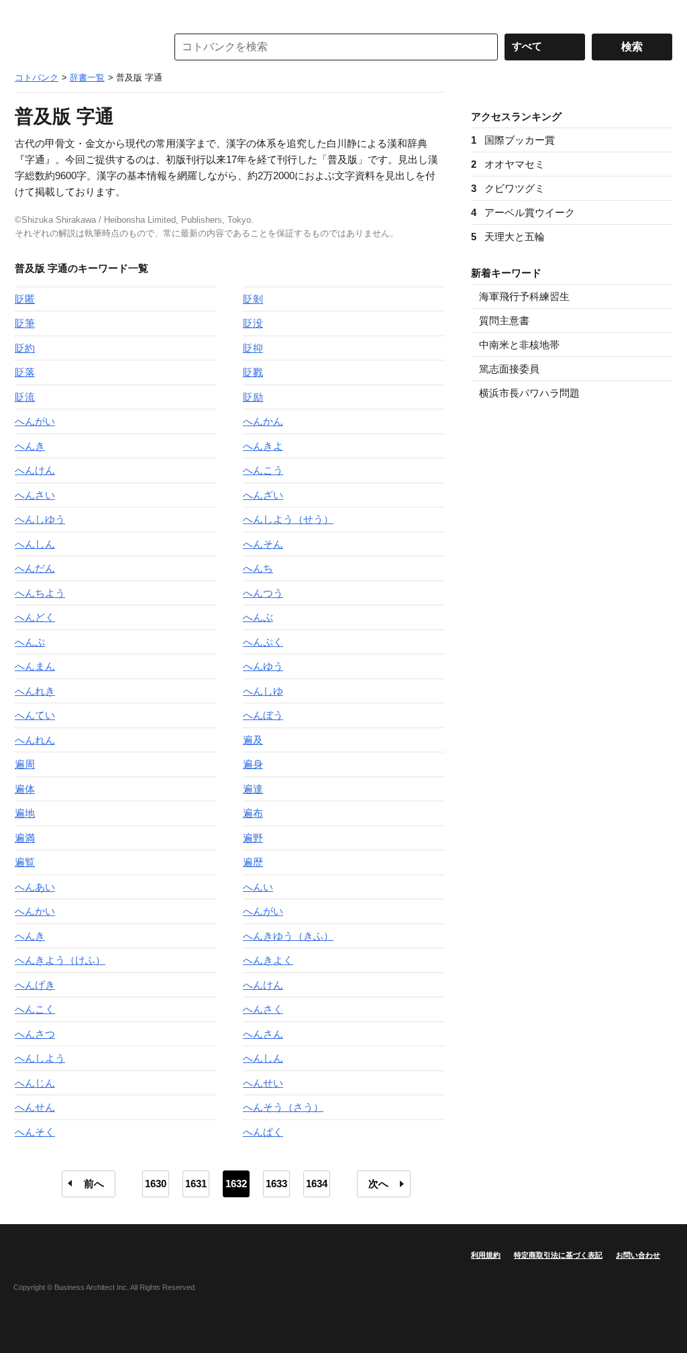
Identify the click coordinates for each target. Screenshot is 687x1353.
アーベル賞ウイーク (523, 212)
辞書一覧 (87, 77)
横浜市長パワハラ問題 (529, 393)
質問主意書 (504, 320)
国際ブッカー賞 (513, 140)
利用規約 (485, 1255)
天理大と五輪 (508, 236)
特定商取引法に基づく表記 (558, 1255)
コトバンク (81, 47)
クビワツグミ (508, 188)
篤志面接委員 (509, 368)
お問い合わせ (638, 1255)
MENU (28, 13)
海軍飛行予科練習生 (524, 296)
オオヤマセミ (508, 164)
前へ (94, 1183)
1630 (155, 1183)
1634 (316, 1183)
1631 (196, 1183)
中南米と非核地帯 (519, 344)
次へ (378, 1183)
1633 (276, 1183)
